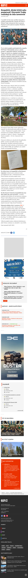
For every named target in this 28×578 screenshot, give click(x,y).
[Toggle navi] (26, 5)
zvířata (8, 549)
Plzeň (5, 301)
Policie (11, 545)
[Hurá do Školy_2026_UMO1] (14, 269)
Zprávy (7, 492)
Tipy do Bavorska (7, 418)
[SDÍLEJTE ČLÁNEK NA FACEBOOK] (11, 233)
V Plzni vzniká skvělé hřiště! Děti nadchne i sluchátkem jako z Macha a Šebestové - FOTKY (12, 312)
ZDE (21, 205)
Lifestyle (4, 538)
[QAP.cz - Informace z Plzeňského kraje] (4, 5)
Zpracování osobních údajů (6, 518)
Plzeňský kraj (18, 545)
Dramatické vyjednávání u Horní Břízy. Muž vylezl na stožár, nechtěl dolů (11, 326)
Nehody (3, 547)
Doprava (9, 547)
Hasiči (3, 549)
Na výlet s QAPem (7, 439)
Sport (3, 535)
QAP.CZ (3, 492)
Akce (7, 545)
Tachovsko (20, 547)
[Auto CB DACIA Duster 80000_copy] (12, 379)
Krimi (3, 531)
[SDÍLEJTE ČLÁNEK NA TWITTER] (14, 233)
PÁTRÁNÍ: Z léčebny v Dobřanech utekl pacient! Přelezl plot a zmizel (12, 319)
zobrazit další (20, 410)
